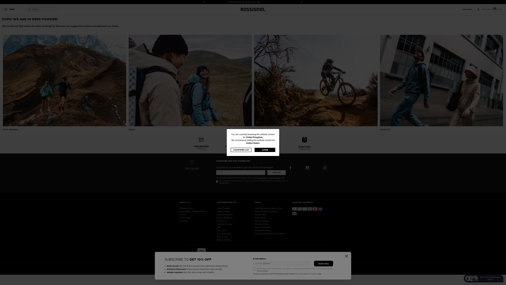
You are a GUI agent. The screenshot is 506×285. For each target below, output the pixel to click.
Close (265, 150)
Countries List (241, 150)
